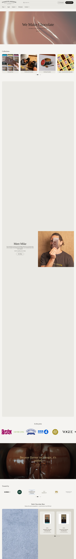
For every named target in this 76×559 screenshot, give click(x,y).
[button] (37, 74)
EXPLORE (38, 465)
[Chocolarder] (9, 2)
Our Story (20, 254)
